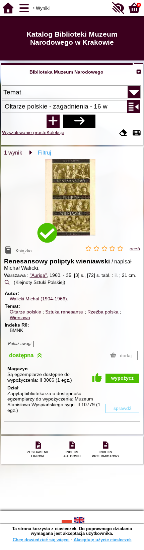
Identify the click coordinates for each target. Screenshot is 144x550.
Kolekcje (55, 132)
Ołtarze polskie (25, 311)
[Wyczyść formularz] (123, 133)
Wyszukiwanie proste (24, 132)
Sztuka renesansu (64, 311)
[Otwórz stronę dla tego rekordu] (72, 202)
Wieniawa (20, 317)
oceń (135, 248)
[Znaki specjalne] (136, 133)
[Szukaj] (79, 121)
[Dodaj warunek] (53, 121)
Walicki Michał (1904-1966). (39, 298)
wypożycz (122, 378)
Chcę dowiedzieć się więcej (41, 539)
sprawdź (122, 408)
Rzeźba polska (103, 311)
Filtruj (44, 153)
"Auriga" (38, 275)
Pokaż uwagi (19, 344)
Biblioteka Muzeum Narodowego (66, 72)
